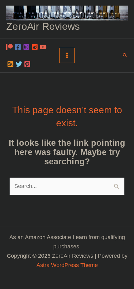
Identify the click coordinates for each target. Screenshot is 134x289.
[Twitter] (19, 64)
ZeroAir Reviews (43, 26)
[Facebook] (18, 47)
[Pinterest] (27, 64)
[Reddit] (34, 47)
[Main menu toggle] (66, 55)
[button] (125, 55)
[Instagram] (26, 47)
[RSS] (10, 64)
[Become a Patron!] (9, 47)
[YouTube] (43, 47)
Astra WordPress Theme (67, 265)
